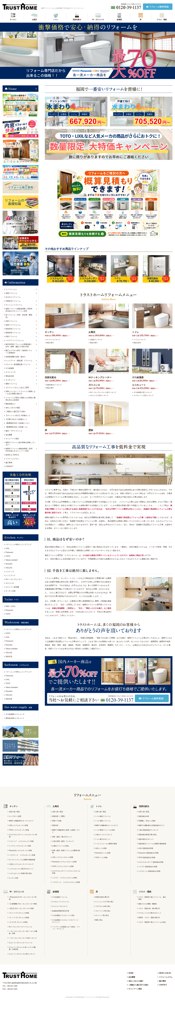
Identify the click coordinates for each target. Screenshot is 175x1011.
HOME (130, 973)
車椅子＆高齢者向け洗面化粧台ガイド (151, 825)
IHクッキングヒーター (14, 579)
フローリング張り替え (103, 911)
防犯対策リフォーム (13, 329)
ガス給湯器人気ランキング (142, 392)
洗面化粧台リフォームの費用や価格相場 (152, 844)
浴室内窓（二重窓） (59, 816)
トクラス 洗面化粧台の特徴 (147, 867)
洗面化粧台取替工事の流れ (147, 835)
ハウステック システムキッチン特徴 (22, 855)
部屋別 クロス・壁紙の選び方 (149, 917)
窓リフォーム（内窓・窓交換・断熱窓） (19, 316)
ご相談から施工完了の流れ (15, 411)
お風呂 (34, 19)
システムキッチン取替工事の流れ (20, 873)
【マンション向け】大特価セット (18, 415)
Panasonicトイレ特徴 (102, 853)
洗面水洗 (9, 656)
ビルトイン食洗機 (12, 587)
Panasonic (9, 552)
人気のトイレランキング (103, 835)
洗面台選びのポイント (146, 839)
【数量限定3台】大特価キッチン (18, 423)
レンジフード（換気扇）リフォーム (19, 360)
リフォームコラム (12, 459)
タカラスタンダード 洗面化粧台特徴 (150, 862)
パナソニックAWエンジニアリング (19, 544)
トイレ (55, 19)
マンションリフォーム (14, 305)
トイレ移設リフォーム (103, 816)
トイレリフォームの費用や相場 (106, 844)
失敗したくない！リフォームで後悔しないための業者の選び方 (20, 392)
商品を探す (50, 343)
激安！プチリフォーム (14, 431)
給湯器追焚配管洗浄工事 (60, 911)
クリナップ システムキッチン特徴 (21, 841)
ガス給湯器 (10, 368)
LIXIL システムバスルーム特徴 (62, 857)
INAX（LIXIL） (11, 606)
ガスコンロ (10, 583)
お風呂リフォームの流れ (60, 846)
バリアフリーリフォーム (15, 340)
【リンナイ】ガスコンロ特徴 (19, 913)
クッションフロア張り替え (104, 902)
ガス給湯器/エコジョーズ (15, 714)
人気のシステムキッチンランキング (21, 864)
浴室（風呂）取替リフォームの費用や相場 (66, 852)
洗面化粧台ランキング (54, 385)
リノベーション (11, 289)
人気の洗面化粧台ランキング (148, 830)
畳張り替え (99, 920)
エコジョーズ (11, 372)
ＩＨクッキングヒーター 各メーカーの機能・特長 (23, 932)
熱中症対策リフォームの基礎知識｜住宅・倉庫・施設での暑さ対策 (19, 345)
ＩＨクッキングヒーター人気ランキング (23, 938)
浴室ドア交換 (56, 821)
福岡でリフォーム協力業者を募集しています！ (20, 443)
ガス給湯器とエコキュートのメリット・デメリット (66, 921)
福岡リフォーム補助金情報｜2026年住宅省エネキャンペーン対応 (19, 310)
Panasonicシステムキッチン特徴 (20, 850)
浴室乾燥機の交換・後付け (15, 357)
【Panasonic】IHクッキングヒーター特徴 (22, 898)
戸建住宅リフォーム (13, 301)
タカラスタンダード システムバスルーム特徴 (66, 872)
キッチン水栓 (11, 591)
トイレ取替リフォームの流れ (105, 830)
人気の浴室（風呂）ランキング (63, 841)
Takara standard (11, 560)
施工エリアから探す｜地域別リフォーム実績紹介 (19, 351)
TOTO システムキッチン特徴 (19, 830)
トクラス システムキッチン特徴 (20, 846)
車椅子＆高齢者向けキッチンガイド (21, 821)
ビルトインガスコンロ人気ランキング (22, 954)
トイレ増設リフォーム (103, 821)
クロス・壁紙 (162, 19)
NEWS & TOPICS (12, 455)
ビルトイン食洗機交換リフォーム (18, 364)
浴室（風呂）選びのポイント (62, 837)
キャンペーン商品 (12, 439)
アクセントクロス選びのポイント (149, 913)
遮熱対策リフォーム (13, 333)
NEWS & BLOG (165, 973)
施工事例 (9, 463)
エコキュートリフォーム (60, 902)
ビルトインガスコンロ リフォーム (20, 943)
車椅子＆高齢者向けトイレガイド (106, 825)
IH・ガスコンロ (98, 19)
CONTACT (9, 466)
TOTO (8, 556)
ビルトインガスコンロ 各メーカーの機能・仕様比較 (22, 948)
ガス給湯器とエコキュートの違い (63, 915)
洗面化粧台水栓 (143, 816)
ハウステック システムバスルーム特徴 (66, 882)
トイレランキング (139, 339)
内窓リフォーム (11, 321)
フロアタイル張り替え (103, 906)
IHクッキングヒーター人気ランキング (103, 392)
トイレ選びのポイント (103, 839)
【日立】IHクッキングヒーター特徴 (21, 908)
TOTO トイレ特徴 (101, 857)
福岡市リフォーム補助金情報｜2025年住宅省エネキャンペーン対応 (19, 450)
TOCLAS (9, 568)
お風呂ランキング (96, 339)
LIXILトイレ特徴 (100, 848)
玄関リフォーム (11, 293)
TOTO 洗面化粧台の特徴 (146, 857)
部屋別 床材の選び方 (102, 897)
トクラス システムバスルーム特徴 (64, 878)
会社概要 (9, 435)
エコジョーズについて (60, 906)
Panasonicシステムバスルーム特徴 (64, 862)
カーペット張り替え (102, 915)
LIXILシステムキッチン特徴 (18, 825)
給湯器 (119, 19)
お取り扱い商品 (14, 812)
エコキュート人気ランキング (143, 395)
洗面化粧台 (77, 19)
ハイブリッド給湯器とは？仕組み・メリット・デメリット (66, 928)
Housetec (9, 564)
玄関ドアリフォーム (13, 325)
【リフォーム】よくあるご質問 (17, 388)
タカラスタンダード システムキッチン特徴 (23, 836)
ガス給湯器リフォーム (60, 897)
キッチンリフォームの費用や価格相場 (22, 860)
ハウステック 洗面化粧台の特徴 (149, 871)
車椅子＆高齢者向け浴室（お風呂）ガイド (66, 831)
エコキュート (11, 380)
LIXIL (7, 548)
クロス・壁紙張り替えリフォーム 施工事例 (152, 898)
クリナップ (10, 572)
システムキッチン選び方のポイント (21, 869)
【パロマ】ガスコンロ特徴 (18, 922)
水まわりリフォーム (13, 297)
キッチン (13, 19)
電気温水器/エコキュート (15, 718)
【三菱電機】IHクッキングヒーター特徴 (23, 904)
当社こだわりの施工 (13, 408)
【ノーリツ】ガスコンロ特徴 (19, 917)
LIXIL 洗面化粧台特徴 (145, 848)
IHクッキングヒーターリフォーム (20, 927)
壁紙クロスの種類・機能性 (147, 904)
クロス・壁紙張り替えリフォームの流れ (152, 922)
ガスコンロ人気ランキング (99, 395)
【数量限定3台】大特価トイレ (17, 427)
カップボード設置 (15, 816)
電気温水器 (10, 376)
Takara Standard (12, 687)
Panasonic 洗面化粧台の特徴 (148, 853)
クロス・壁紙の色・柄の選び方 (149, 908)
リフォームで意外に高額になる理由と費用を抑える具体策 (20, 399)
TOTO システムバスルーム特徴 (63, 866)
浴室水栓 (9, 699)
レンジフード (11, 575)
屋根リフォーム (11, 384)
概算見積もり (11, 404)
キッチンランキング (53, 339)
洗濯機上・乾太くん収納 (146, 821)
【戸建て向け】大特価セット (16, 419)
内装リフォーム (11, 336)
